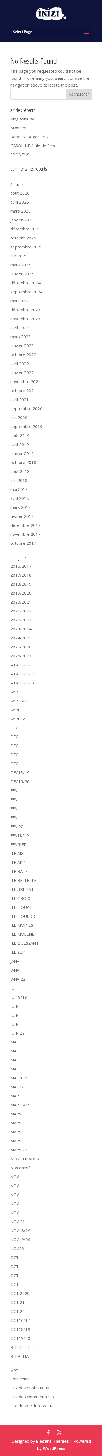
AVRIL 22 (18, 718)
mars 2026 (20, 211)
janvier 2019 (22, 453)
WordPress (54, 1448)
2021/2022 (21, 611)
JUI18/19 (18, 997)
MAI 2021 (19, 1078)
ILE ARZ (17, 862)
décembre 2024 (25, 282)
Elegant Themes (52, 1441)
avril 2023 (19, 327)
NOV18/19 (20, 1230)
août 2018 (20, 471)
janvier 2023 (22, 345)
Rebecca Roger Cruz (29, 136)
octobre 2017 (23, 543)
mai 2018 (19, 489)
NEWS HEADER (24, 1158)
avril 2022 (19, 363)
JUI (13, 988)
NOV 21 (17, 1221)
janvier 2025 (22, 273)
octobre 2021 (23, 390)
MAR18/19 (20, 1104)
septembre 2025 (26, 247)
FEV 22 (16, 826)
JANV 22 (17, 979)
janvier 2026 (22, 220)
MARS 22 (18, 1149)
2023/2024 (21, 629)
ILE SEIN (18, 952)
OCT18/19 (20, 1329)
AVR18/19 (19, 700)
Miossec (18, 127)
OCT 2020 (20, 1293)
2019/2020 (21, 593)
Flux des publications (29, 1387)
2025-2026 (21, 646)
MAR (14, 1095)
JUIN (14, 1006)
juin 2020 (18, 417)
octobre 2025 (23, 238)
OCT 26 (17, 1311)
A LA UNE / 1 (22, 664)
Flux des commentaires (32, 1396)
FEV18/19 (19, 835)
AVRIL (15, 709)
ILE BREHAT (22, 889)
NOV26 (17, 1248)
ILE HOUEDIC (23, 916)
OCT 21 (17, 1302)
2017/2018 (21, 575)
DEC (14, 727)
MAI (14, 1042)
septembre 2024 (26, 291)
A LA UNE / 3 (22, 682)
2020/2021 (21, 602)
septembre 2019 (26, 426)
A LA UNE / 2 (22, 673)
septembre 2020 (26, 408)
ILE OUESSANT (24, 943)
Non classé (20, 1167)
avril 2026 (19, 202)
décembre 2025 (25, 229)
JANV (14, 961)
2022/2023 (21, 620)
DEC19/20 (20, 781)
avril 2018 (19, 498)
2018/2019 (21, 584)
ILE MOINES (21, 925)
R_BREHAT (20, 1356)
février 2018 (22, 516)
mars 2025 (20, 264)
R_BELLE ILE (22, 1347)
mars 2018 (20, 507)
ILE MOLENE (22, 934)
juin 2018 (18, 480)
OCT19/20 (20, 1338)
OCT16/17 (20, 1320)
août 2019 (20, 435)
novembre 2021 (25, 381)
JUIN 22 (17, 1033)
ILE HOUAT (21, 907)
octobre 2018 (23, 462)
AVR (14, 691)
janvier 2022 (22, 372)
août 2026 (20, 193)
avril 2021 (19, 399)
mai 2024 (19, 300)
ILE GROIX (20, 898)
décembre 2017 (25, 525)
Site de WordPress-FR (31, 1405)
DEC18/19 (20, 772)
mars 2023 (20, 336)
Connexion (20, 1378)
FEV (13, 790)
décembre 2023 (25, 309)
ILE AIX (17, 853)
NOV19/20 (20, 1239)
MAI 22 (17, 1086)
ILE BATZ (19, 871)
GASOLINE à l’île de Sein (32, 145)
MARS (15, 1113)
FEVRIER (18, 844)
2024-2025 (21, 638)
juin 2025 (18, 255)
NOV (14, 1176)
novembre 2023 (25, 318)
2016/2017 (21, 566)
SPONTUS (19, 154)
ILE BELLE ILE (23, 880)
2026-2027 (21, 655)
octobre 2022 (23, 354)
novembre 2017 (25, 534)
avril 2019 (19, 444)
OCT (14, 1257)
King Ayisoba (22, 118)
